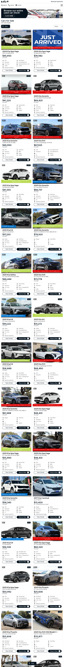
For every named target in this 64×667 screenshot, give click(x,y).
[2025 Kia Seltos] (16, 263)
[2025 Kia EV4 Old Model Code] (48, 620)
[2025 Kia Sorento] (48, 84)
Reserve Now (22, 70)
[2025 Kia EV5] (48, 263)
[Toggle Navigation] (62, 5)
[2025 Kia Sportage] (16, 84)
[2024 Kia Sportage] (16, 40)
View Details (9, 70)
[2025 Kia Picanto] (48, 576)
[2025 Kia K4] (16, 218)
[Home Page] (4, 1)
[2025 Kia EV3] (48, 129)
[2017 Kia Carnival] (48, 486)
